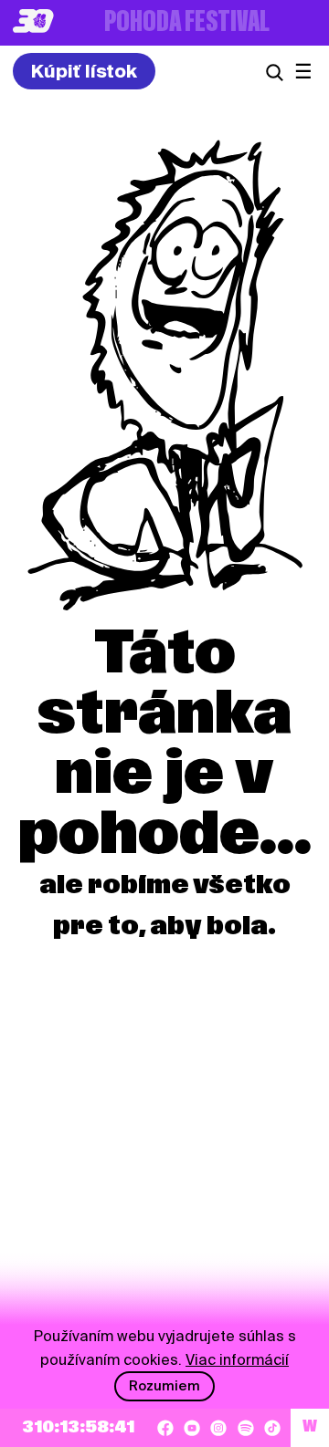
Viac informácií (237, 1360)
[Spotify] (246, 1428)
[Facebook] (165, 1428)
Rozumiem (164, 1386)
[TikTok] (272, 1428)
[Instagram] (218, 1428)
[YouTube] (192, 1428)
